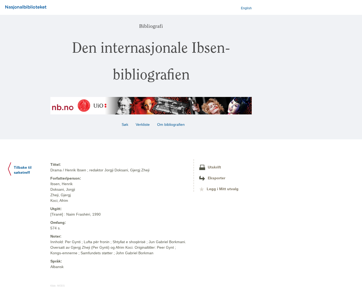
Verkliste (143, 124)
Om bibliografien (171, 124)
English (246, 8)
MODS (61, 285)
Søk (125, 124)
